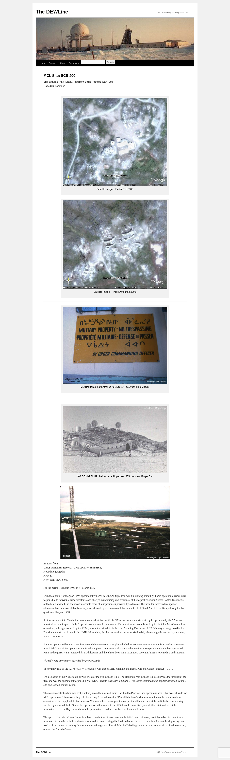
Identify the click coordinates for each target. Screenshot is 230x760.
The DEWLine (52, 11)
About (62, 63)
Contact (52, 63)
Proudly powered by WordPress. (173, 752)
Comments (74, 63)
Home (42, 63)
